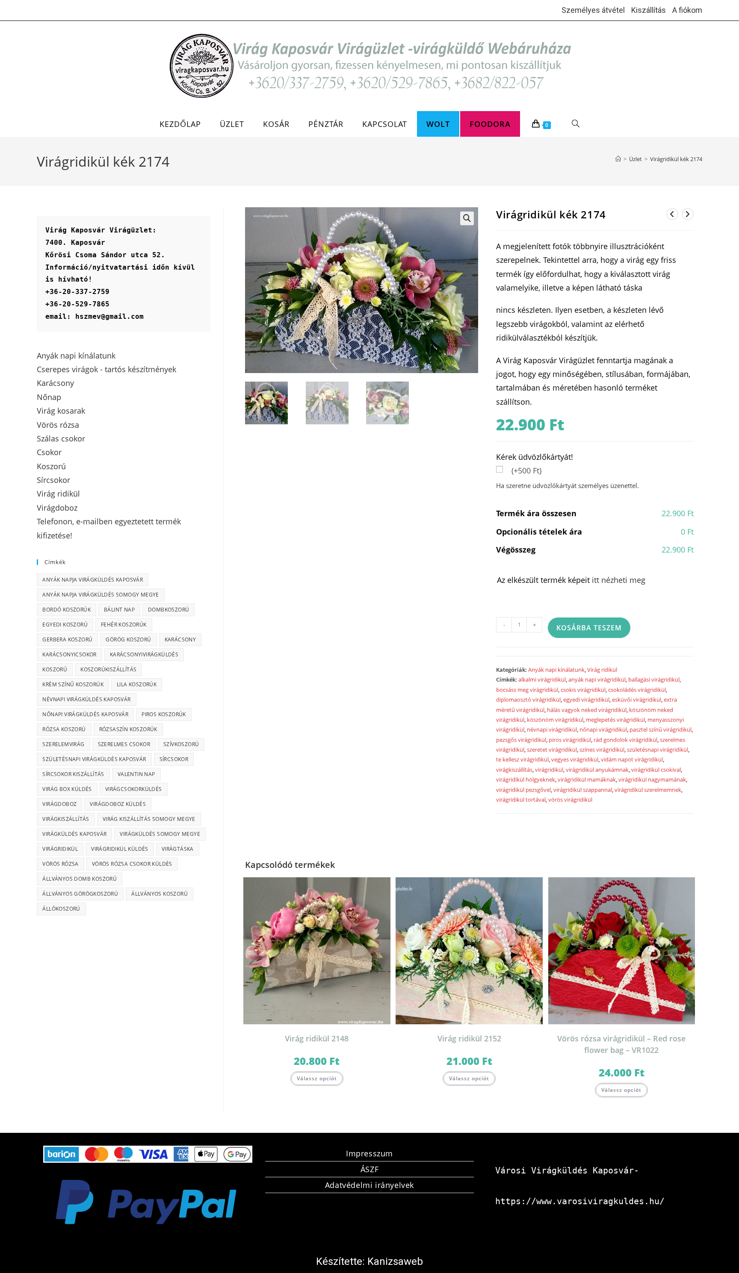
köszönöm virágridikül (555, 719)
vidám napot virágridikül (632, 759)
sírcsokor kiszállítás (73, 774)
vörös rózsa (60, 863)
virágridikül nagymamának (652, 779)
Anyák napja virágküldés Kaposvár (92, 579)
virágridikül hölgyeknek (525, 779)
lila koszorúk (137, 684)
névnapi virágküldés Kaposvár (86, 699)
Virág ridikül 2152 (469, 1038)
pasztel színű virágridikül (661, 729)
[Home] (618, 159)
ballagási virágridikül (654, 679)
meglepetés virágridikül (615, 719)
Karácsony (180, 639)
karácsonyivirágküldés (144, 654)
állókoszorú (61, 908)
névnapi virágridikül (552, 729)
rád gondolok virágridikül (625, 740)
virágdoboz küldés (118, 804)
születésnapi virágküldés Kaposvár (94, 759)
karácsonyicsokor (69, 654)
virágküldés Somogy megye (160, 834)
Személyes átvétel (593, 10)
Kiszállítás (648, 10)
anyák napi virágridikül (597, 679)
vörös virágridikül (570, 799)
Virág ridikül (602, 669)
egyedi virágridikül (586, 699)
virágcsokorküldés (133, 789)
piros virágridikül (570, 740)
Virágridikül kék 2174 (676, 159)
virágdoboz (59, 804)
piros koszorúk (164, 714)
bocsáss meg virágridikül (527, 690)
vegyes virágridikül (574, 759)
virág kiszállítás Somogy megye (149, 819)
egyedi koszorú (65, 624)
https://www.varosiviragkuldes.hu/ (580, 1201)
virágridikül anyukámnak (597, 769)
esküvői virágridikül (636, 699)
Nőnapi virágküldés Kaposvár (85, 714)
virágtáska (178, 849)
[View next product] (688, 214)
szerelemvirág (63, 744)
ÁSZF (369, 1169)
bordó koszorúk (66, 609)
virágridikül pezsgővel (523, 790)
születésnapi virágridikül (657, 749)
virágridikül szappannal (582, 790)
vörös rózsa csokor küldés (132, 863)
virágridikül (549, 769)
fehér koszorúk (124, 624)
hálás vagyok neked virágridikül (587, 710)
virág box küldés (67, 789)
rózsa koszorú (64, 729)
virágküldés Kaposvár (74, 834)
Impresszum (369, 1153)
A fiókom (687, 10)
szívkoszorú (181, 744)
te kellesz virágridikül (522, 759)
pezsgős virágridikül (521, 740)
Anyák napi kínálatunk (556, 669)
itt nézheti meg (618, 580)
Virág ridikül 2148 (317, 1038)
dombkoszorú (168, 609)
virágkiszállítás (514, 769)
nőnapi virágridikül (603, 729)
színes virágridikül (601, 749)
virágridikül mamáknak (587, 779)
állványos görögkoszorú (80, 893)
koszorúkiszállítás (108, 669)
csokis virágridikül (583, 690)
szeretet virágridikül (552, 749)
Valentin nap (136, 774)
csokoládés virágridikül (637, 690)
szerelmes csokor (124, 744)
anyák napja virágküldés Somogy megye (100, 594)
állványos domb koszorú (79, 878)
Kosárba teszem (589, 627)
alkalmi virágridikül (542, 679)
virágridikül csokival (656, 769)
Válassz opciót (317, 1078)
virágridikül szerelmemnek (648, 790)
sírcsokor (174, 759)
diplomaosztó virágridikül (528, 699)
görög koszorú (128, 639)
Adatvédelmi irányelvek (369, 1185)
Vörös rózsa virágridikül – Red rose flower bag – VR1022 (621, 1044)
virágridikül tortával (521, 799)
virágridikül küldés (119, 849)
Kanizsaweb (395, 1261)
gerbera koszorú (67, 639)
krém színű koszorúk (72, 684)
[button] (467, 218)
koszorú (54, 669)
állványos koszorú (159, 893)
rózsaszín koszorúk (128, 729)
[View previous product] (672, 214)
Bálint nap (119, 609)
